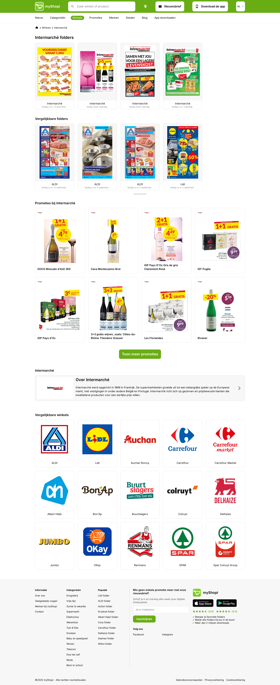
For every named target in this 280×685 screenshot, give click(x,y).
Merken (114, 17)
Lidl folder (103, 595)
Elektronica (72, 617)
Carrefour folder (107, 627)
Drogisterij (72, 595)
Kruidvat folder (106, 611)
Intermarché (60, 27)
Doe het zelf (73, 654)
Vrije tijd (71, 600)
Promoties (95, 17)
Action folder (105, 606)
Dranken (71, 633)
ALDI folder (104, 600)
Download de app (213, 6)
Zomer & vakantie (76, 606)
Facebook (138, 634)
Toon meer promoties (140, 354)
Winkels (77, 17)
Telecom (71, 649)
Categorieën (57, 17)
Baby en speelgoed (77, 638)
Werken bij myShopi (46, 606)
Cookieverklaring (235, 679)
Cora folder (104, 622)
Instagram (167, 634)
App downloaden (165, 17)
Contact (39, 611)
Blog (144, 17)
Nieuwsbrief (172, 6)
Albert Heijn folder (108, 617)
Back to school (74, 665)
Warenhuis (72, 622)
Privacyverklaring (214, 679)
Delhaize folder (106, 633)
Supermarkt (72, 611)
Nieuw (39, 17)
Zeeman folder (106, 638)
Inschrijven (144, 619)
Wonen (70, 643)
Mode (69, 659)
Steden (130, 17)
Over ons (40, 595)
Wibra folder (105, 643)
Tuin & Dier (72, 627)
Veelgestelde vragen (46, 600)
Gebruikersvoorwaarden (189, 679)
